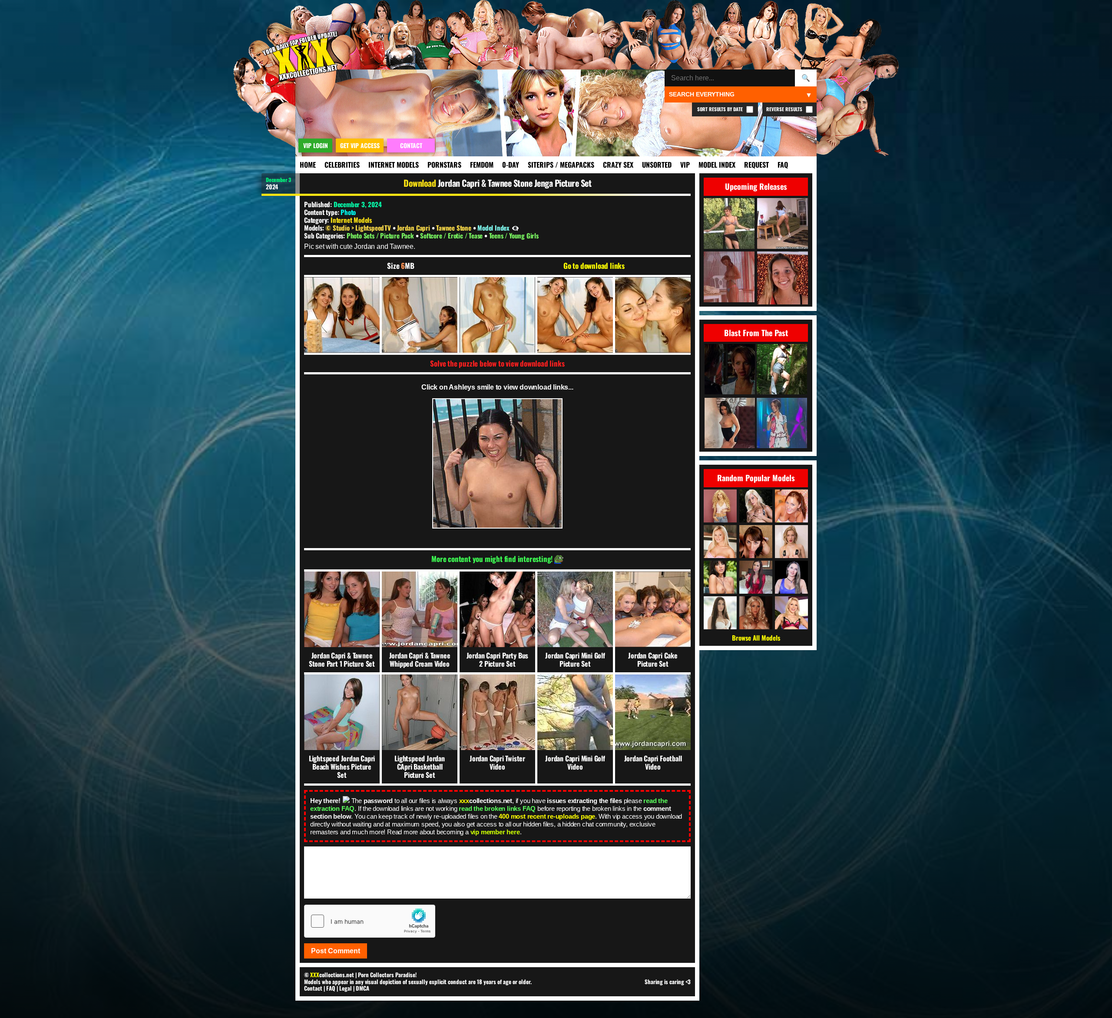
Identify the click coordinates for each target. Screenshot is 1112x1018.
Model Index (716, 164)
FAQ (783, 164)
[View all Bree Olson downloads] (720, 541)
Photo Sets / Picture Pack (381, 235)
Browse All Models (756, 637)
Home (308, 164)
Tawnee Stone (454, 227)
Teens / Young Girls (514, 235)
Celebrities (342, 164)
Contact (313, 988)
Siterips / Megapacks (561, 164)
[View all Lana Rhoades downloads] (720, 612)
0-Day (510, 164)
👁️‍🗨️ (515, 227)
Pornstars (444, 164)
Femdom (481, 164)
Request (756, 164)
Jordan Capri (414, 227)
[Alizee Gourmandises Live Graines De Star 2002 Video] (782, 424)
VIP (685, 164)
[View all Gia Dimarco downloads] (720, 577)
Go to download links (594, 265)
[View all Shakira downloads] (720, 505)
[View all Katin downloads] (791, 505)
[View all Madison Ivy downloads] (755, 505)
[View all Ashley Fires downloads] (791, 612)
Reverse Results (785, 109)
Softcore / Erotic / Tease (452, 235)
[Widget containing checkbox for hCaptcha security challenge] (369, 921)
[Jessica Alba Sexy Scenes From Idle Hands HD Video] (730, 370)
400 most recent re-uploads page (547, 816)
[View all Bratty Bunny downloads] (791, 577)
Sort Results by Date (720, 109)
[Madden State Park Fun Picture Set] (782, 370)
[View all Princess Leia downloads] (755, 541)
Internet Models (393, 164)
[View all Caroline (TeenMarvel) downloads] (791, 541)
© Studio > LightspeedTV (358, 227)
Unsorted (657, 164)
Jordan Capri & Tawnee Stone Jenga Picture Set (514, 182)
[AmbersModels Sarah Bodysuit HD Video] (730, 424)
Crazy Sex (618, 164)
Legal (345, 988)
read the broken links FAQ (497, 808)
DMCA (362, 988)
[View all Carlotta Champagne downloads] (755, 612)
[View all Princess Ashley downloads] (755, 577)
